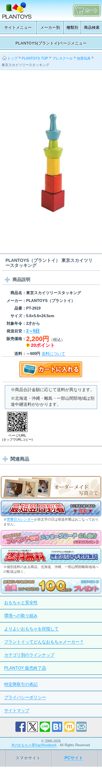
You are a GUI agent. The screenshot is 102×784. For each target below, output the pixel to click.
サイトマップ (16, 710)
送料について (53, 353)
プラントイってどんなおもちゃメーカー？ (44, 642)
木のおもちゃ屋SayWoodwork (34, 745)
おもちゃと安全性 (21, 602)
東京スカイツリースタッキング (25, 65)
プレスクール (62, 58)
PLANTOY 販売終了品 (25, 668)
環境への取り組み (21, 615)
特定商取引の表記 (21, 684)
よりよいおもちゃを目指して (31, 628)
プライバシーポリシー (25, 697)
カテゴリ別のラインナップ (29, 655)
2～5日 (33, 330)
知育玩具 (83, 58)
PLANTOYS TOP (35, 58)
